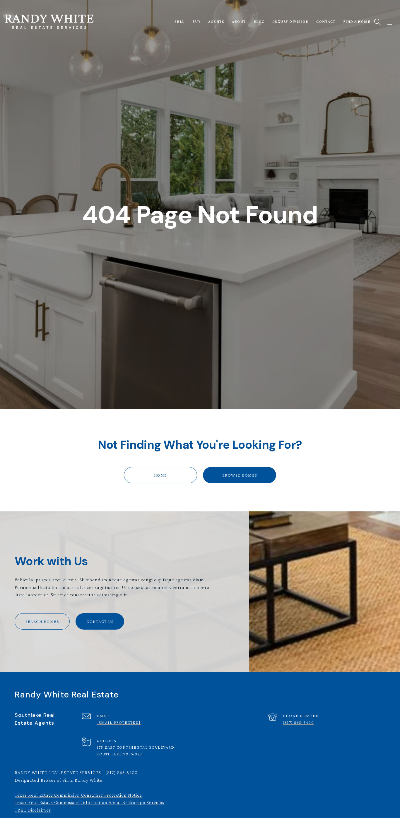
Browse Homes (239, 475)
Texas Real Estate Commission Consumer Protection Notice (78, 795)
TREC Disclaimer (33, 809)
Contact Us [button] (99, 621)
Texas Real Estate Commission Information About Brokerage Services (89, 802)
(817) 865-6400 (298, 722)
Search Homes (42, 621)
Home (160, 475)
